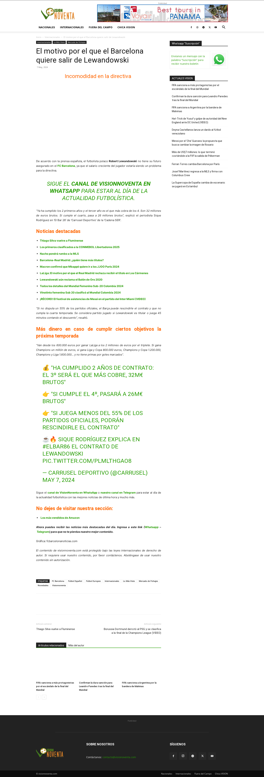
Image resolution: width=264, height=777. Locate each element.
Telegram (43, 531)
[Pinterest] (56, 607)
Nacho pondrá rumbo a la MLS (59, 253)
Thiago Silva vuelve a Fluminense (61, 240)
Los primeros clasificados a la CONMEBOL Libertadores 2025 (80, 247)
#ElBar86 (56, 446)
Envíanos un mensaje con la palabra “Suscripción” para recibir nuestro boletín (188, 59)
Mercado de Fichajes (76, 42)
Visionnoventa (59, 585)
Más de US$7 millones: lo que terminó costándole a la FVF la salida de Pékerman (196, 154)
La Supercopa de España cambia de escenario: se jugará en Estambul (198, 184)
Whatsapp (152, 527)
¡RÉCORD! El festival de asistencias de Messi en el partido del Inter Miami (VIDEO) (93, 299)
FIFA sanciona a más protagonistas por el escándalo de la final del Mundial (55, 686)
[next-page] (44, 697)
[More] (81, 607)
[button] (223, 27)
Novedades (43, 585)
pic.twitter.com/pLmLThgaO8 (86, 460)
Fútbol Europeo (93, 581)
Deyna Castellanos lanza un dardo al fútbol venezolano (196, 131)
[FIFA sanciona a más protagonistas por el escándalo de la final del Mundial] (55, 666)
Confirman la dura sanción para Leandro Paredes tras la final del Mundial (96, 686)
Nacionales (47, 27)
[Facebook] (191, 27)
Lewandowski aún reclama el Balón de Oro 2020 (71, 279)
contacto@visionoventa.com (119, 757)
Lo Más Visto (59, 42)
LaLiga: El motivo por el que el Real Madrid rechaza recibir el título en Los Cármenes (94, 273)
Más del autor (76, 645)
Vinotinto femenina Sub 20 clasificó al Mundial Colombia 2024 (80, 292)
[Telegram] (203, 27)
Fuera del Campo (100, 27)
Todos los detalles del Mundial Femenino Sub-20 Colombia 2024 (81, 286)
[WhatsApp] (64, 607)
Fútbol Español (75, 581)
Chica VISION (126, 27)
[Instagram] (197, 27)
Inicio (38, 37)
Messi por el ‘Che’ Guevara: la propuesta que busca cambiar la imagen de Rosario (197, 142)
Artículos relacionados (51, 645)
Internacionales (72, 27)
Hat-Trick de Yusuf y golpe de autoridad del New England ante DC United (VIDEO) (199, 120)
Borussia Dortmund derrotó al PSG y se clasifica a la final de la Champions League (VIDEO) (132, 630)
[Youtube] (215, 27)
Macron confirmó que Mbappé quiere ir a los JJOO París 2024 (79, 266)
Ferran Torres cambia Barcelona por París (196, 164)
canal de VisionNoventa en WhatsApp (72, 492)
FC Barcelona (58, 581)
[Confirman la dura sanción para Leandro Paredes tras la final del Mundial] (98, 666)
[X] (209, 27)
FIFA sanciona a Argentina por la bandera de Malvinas (197, 109)
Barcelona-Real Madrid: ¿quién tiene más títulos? (72, 260)
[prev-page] (38, 697)
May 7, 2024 (58, 479)
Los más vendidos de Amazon (60, 517)
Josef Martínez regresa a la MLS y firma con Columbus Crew (197, 173)
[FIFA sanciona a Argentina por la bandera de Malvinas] (141, 666)
